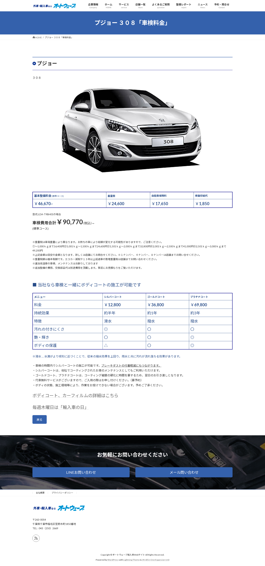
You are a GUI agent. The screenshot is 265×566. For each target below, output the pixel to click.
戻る (39, 419)
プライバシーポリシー (62, 492)
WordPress (113, 559)
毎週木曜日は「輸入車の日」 (60, 407)
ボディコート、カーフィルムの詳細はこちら (75, 395)
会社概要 (40, 492)
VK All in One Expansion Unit (155, 559)
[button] (81, 472)
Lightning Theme (131, 559)
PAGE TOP (256, 545)
